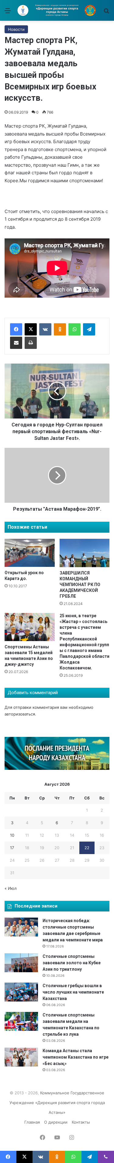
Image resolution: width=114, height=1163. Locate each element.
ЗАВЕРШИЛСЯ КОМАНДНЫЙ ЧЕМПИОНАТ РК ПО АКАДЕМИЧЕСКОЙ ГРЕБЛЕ (80, 585)
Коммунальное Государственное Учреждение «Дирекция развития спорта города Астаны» (57, 1102)
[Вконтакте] (45, 329)
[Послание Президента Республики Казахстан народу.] (57, 768)
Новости (16, 29)
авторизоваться (20, 714)
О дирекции (55, 1122)
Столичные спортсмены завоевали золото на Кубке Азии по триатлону (72, 963)
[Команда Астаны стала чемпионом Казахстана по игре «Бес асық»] (21, 1057)
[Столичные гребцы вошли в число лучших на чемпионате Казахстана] (21, 992)
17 (12, 847)
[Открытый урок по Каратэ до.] (30, 553)
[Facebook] (16, 329)
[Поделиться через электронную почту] (16, 343)
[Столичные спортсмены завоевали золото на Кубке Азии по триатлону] (21, 962)
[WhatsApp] (74, 329)
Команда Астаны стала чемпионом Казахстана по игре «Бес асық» (76, 1057)
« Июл (11, 888)
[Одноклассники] (60, 329)
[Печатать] (31, 343)
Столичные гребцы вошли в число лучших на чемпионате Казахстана (73, 992)
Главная (32, 1122)
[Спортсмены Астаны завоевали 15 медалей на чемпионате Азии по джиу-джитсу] (30, 627)
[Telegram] (89, 329)
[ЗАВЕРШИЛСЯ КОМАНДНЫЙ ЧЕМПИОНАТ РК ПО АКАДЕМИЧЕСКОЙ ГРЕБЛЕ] (85, 553)
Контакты (81, 1122)
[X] (31, 329)
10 (12, 835)
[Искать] (106, 13)
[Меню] (8, 13)
